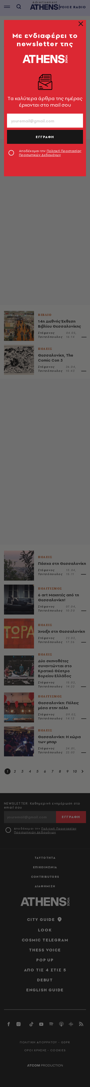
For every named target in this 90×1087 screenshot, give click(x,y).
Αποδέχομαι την (50, 153)
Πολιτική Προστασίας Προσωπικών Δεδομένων (50, 153)
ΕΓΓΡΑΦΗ (45, 137)
